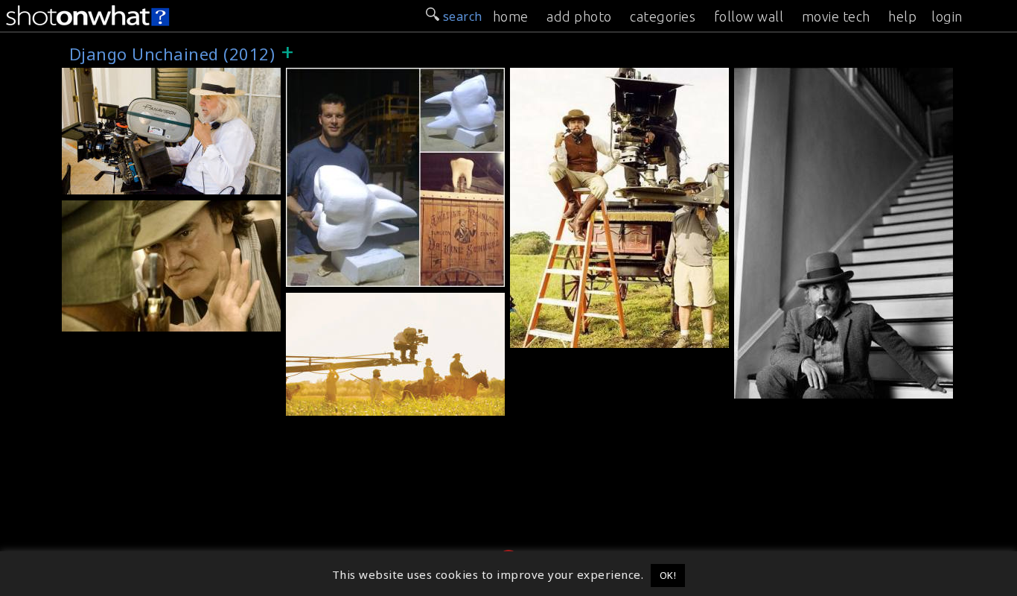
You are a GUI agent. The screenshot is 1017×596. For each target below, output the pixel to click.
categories (662, 16)
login (947, 16)
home (511, 16)
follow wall (749, 16)
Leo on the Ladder (568, 337)
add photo (579, 16)
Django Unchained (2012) (142, 76)
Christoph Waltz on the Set (819, 387)
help (902, 16)
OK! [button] (668, 575)
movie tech (836, 16)
